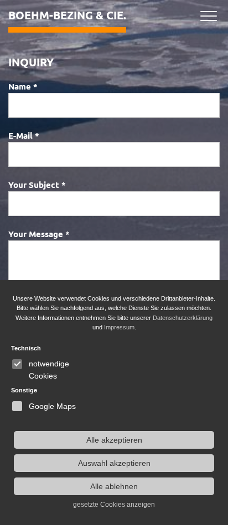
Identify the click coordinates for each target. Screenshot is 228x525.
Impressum (119, 327)
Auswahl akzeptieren (114, 463)
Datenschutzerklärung (183, 317)
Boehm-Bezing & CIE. (67, 15)
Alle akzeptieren (114, 439)
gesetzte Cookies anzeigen (114, 504)
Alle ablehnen (114, 486)
